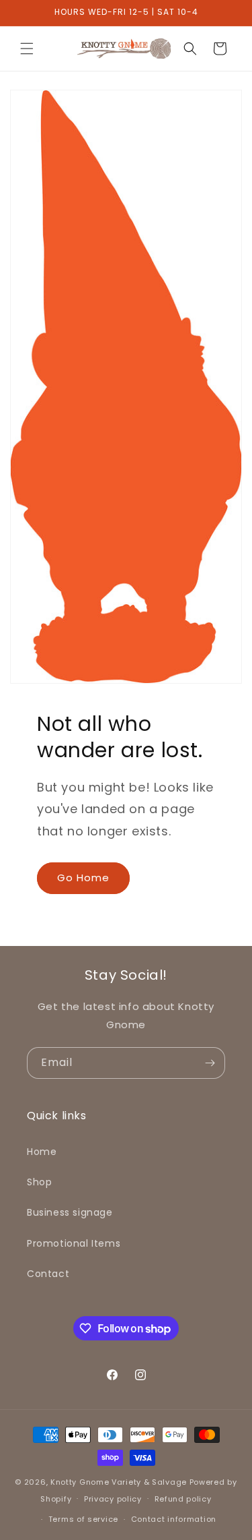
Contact (48, 1273)
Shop (39, 1182)
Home (41, 1151)
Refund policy (183, 1498)
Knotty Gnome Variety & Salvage (118, 1482)
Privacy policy (113, 1498)
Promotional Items (73, 1243)
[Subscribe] (209, 1063)
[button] (27, 48)
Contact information (173, 1519)
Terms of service (83, 1519)
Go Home (83, 877)
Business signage (70, 1212)
